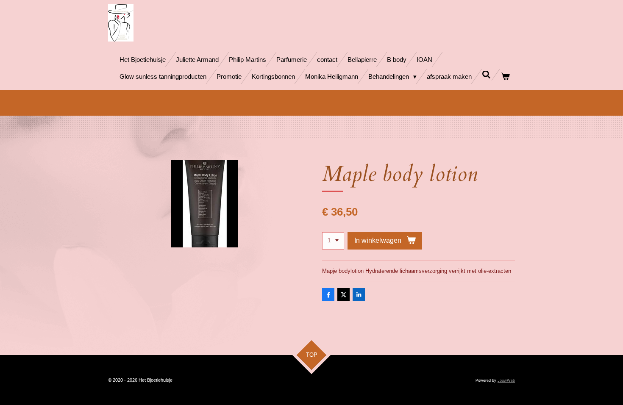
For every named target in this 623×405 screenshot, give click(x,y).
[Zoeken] (486, 74)
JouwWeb (506, 380)
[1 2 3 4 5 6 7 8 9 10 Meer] (333, 241)
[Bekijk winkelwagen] (505, 76)
